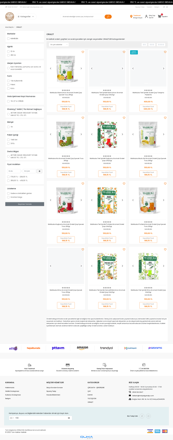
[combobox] (11, 418)
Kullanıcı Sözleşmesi (13, 395)
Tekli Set (14, 139)
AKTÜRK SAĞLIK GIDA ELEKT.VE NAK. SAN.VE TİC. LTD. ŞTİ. (24, 114)
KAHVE (90, 395)
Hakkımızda (9, 387)
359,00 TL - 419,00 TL (19, 180)
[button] (163, 17)
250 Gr (13, 55)
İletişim (156, 7)
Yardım (149, 7)
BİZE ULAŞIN (134, 382)
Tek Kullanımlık (16, 81)
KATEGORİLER (93, 382)
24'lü (12, 143)
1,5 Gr (13, 51)
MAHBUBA (14, 38)
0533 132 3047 (137, 392)
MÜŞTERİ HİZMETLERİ (55, 382)
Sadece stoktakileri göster (21, 193)
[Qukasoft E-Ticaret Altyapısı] (86, 437)
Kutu (12, 88)
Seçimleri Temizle (25, 204)
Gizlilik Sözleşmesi (12, 391)
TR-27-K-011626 (17, 101)
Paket (13, 84)
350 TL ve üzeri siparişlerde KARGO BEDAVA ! (54, 2)
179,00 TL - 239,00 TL (19, 177)
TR (12, 127)
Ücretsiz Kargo (16, 197)
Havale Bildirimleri (53, 395)
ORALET (90, 402)
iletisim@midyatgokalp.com (143, 396)
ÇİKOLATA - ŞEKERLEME (96, 387)
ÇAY (89, 391)
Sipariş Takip (139, 7)
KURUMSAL (9, 382)
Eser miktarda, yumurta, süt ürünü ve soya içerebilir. (26, 68)
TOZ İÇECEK (92, 398)
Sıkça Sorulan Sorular (54, 387)
